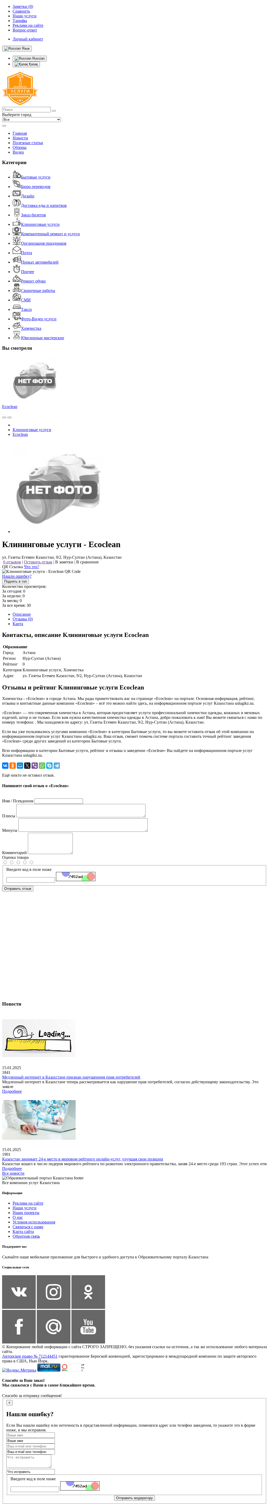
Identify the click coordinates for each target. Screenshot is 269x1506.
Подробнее (12, 1091)
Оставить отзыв (38, 562)
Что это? (31, 566)
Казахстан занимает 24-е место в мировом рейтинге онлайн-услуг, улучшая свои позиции (82, 1159)
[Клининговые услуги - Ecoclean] (59, 531)
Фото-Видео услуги (38, 319)
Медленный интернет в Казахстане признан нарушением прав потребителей (71, 1077)
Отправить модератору (134, 1498)
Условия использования (34, 1222)
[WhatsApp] (42, 765)
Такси (26, 309)
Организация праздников (43, 243)
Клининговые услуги (40, 224)
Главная (20, 133)
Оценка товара (15, 857)
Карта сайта (23, 1231)
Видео (18, 152)
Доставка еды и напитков (44, 205)
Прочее (27, 271)
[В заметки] (9, 417)
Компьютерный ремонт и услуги (50, 234)
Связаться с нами (28, 1227)
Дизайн (27, 196)
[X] (27, 765)
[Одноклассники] (12, 765)
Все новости (13, 1173)
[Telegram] (57, 765)
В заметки (64, 562)
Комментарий (14, 852)
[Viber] (35, 765)
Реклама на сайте (28, 1203)
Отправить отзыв (17, 889)
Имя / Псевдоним (17, 801)
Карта (18, 623)
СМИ (26, 300)
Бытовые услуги (35, 177)
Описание (22, 614)
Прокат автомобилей (40, 262)
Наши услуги (25, 1208)
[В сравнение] (4, 417)
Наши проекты (26, 1212)
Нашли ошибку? (17, 576)
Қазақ (33, 64)
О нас (18, 1217)
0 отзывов (12, 562)
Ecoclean (9, 406)
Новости (20, 138)
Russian (38, 58)
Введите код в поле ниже (28, 869)
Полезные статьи (28, 142)
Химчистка (31, 328)
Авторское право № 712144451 (30, 1356)
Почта (26, 252)
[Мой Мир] (20, 765)
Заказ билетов (33, 215)
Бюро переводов (35, 186)
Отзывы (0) (23, 619)
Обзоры (20, 147)
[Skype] (49, 765)
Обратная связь (26, 1236)
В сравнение (87, 562)
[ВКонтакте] (5, 765)
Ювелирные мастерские (42, 338)
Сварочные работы (38, 290)
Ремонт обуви (33, 281)
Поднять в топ (15, 581)
